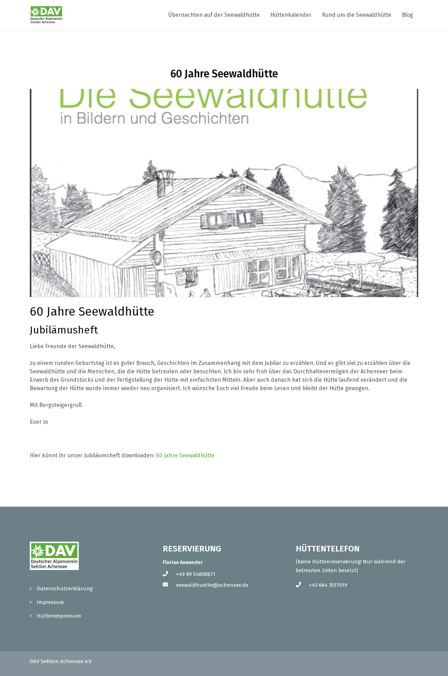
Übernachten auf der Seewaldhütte (214, 15)
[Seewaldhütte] (46, 14)
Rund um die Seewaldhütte (356, 15)
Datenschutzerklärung (65, 588)
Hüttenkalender (291, 15)
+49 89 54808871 (195, 574)
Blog (407, 15)
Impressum (50, 602)
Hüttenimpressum (59, 616)
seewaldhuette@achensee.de (212, 585)
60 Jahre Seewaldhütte (185, 455)
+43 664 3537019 (328, 585)
